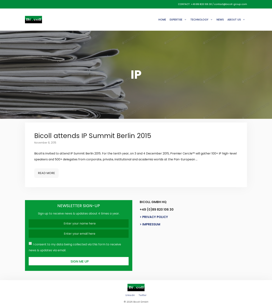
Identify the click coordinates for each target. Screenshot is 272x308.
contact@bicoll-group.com (230, 4)
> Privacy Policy (154, 217)
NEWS (220, 19)
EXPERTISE (176, 19)
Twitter (143, 295)
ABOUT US (234, 19)
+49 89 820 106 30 (201, 4)
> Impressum (150, 224)
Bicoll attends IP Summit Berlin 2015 (92, 135)
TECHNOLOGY (199, 19)
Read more (46, 173)
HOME (162, 19)
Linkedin (130, 295)
